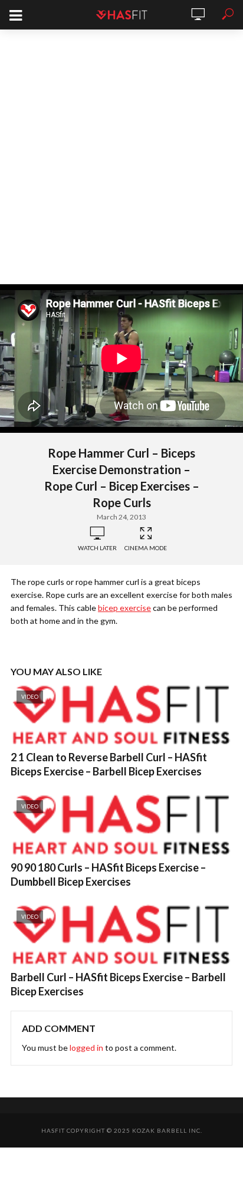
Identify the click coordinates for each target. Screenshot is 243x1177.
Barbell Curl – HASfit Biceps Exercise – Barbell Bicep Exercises (118, 984)
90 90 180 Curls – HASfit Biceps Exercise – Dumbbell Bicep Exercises (108, 874)
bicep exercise (124, 608)
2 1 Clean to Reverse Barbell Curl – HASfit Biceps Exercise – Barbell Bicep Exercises (109, 764)
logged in (86, 1048)
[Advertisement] (121, 156)
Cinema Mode (145, 547)
